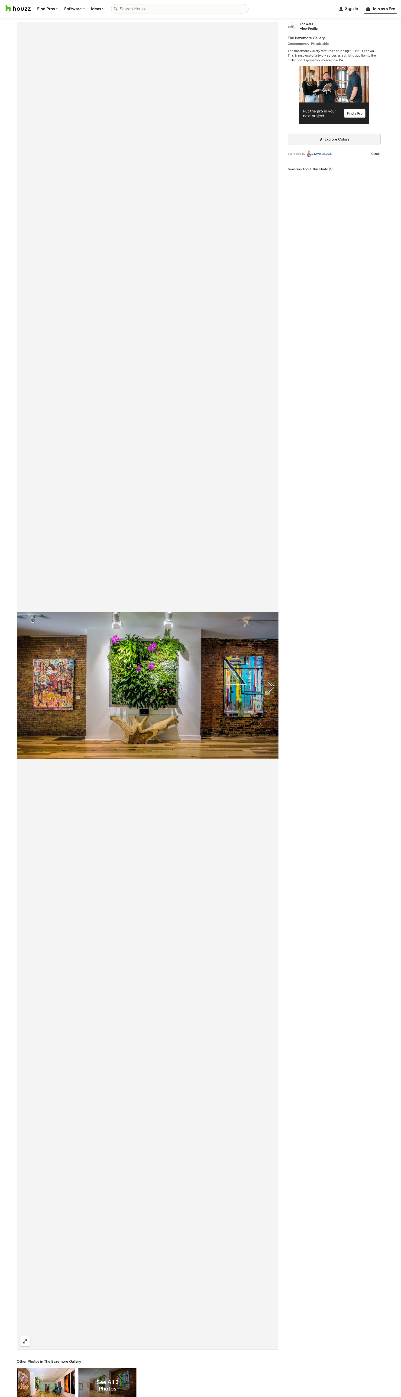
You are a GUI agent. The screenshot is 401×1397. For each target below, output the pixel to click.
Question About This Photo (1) (310, 169)
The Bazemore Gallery (62, 1361)
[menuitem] (47, 9)
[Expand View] (25, 1341)
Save (162, 1341)
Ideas (96, 8)
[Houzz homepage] (18, 8)
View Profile (309, 29)
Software (73, 8)
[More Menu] (270, 1341)
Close (375, 154)
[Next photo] (271, 685)
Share (139, 1341)
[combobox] (180, 8)
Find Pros (46, 8)
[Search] (115, 8)
